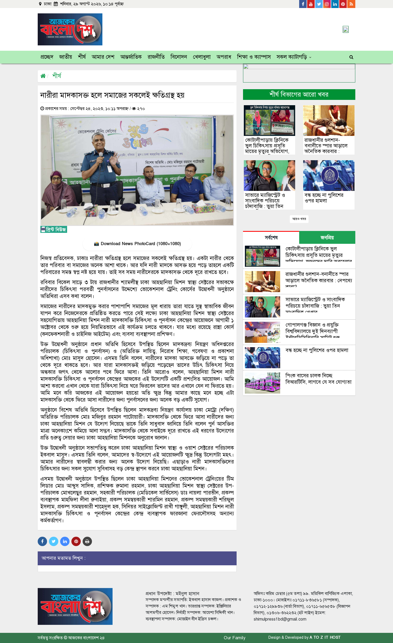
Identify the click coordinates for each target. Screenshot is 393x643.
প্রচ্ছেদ (47, 57)
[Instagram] (327, 4)
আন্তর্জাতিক (131, 57)
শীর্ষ (82, 57)
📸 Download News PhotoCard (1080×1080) (137, 244)
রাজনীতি (156, 57)
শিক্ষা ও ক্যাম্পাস (254, 57)
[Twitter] (319, 4)
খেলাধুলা (202, 57)
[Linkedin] (335, 4)
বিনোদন (179, 57)
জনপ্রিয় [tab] (327, 238)
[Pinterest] (343, 4)
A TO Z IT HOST (325, 637)
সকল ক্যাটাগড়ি (292, 57)
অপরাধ (224, 57)
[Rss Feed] (351, 4)
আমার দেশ (103, 57)
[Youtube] (311, 4)
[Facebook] (303, 4)
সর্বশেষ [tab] (271, 238)
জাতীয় (65, 57)
